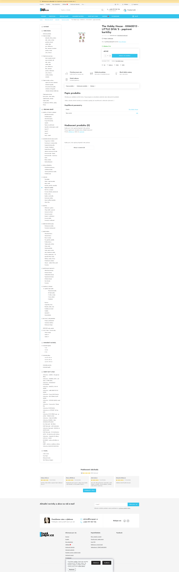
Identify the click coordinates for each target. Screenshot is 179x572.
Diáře (46, 157)
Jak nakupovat (68, 558)
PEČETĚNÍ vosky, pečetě (48, 328)
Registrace (135, 4)
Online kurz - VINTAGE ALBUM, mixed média (51, 401)
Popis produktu (70, 86)
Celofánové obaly (48, 169)
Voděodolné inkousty (49, 274)
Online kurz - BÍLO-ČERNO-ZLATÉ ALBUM (50, 397)
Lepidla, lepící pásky (49, 288)
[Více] (135, 16)
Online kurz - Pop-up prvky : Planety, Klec (51, 405)
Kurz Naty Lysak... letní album (49, 424)
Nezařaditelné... (48, 315)
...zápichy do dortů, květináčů (51, 82)
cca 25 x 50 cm (48, 357)
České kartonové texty (48, 56)
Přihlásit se (133, 504)
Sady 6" (46, 133)
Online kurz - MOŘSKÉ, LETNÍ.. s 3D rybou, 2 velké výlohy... (51, 379)
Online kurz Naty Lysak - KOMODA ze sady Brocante (51, 429)
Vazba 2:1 (47, 334)
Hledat (102, 10)
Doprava (42, 4)
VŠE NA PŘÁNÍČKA (47, 165)
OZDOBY (45, 177)
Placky (44, 105)
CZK (117, 4)
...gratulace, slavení (49, 42)
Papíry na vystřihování (49, 125)
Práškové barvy (48, 242)
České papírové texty (47, 94)
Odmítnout (96, 563)
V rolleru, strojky (51, 295)
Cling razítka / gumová (50, 210)
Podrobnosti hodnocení (122, 35)
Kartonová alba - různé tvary (51, 155)
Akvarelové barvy (48, 233)
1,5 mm (46, 350)
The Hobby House (119, 61)
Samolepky (47, 179)
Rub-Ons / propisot (49, 189)
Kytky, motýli (47, 183)
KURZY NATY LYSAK (49, 372)
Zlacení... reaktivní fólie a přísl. (51, 263)
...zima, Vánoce (48, 52)
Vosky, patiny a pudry (49, 250)
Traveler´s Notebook (49, 147)
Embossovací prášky (49, 226)
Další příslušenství (48, 162)
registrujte (81, 132)
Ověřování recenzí (69, 555)
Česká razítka (46, 100)
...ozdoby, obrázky (49, 75)
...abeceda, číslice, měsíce (50, 38)
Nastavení (71, 569)
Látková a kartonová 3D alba (51, 151)
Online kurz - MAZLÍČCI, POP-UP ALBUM (50, 387)
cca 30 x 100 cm (48, 361)
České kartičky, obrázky (48, 98)
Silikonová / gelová (49, 208)
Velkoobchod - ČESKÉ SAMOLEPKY (99, 547)
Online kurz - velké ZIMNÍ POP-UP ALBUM (50, 391)
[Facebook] (124, 521)
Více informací (122, 42)
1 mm (46, 347)
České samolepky (46, 36)
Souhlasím (106, 563)
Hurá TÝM (93, 542)
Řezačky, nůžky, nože (49, 306)
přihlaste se (71, 132)
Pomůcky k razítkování (49, 220)
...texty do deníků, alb (49, 60)
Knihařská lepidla (46, 367)
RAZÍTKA (45, 205)
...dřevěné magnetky (49, 84)
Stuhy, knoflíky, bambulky (50, 200)
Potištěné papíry (48, 116)
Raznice (46, 302)
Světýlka (46, 311)
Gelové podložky (48, 248)
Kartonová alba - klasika (50, 153)
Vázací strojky (48, 332)
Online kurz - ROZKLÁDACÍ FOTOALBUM (49, 383)
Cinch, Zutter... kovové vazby (49, 330)
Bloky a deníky (48, 159)
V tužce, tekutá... (51, 297)
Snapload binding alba (50, 145)
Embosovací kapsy (49, 325)
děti (137, 113)
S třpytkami (50, 299)
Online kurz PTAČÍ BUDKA (49, 408)
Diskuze (92, 86)
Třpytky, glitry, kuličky (49, 244)
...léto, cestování (48, 68)
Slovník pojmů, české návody (97, 539)
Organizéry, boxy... (49, 304)
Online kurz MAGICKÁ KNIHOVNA (51, 446)
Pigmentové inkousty (49, 276)
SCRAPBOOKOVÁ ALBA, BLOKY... (50, 139)
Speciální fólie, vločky (49, 256)
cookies (76, 561)
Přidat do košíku (124, 55)
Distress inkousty (48, 272)
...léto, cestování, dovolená (50, 48)
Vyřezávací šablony (49, 322)
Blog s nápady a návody (96, 536)
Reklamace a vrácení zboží (97, 544)
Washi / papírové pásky (50, 181)
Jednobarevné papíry (49, 114)
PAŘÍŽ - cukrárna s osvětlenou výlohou (51, 444)
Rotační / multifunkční (49, 216)
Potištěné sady (48, 173)
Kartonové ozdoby (49, 198)
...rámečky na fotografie (50, 88)
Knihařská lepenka (47, 345)
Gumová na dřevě (49, 212)
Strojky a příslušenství (49, 320)
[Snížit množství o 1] (105, 56)
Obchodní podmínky (69, 550)
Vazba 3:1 (47, 336)
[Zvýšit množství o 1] (110, 56)
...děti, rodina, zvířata (49, 40)
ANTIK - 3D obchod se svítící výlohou (51, 434)
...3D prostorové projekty (50, 86)
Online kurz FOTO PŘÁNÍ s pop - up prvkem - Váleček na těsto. (51, 415)
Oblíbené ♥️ (65, 4)
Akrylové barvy (48, 235)
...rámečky (47, 77)
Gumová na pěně (48, 214)
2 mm (46, 352)
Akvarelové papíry (49, 118)
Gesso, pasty (47, 246)
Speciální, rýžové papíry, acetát (51, 127)
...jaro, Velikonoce (49, 46)
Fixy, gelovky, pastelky (49, 240)
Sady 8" (46, 131)
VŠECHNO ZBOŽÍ (48, 109)
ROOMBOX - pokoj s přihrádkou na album (51, 441)
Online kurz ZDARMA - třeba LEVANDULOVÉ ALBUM (49, 421)
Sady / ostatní (48, 135)
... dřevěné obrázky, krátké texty (51, 91)
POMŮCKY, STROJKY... (48, 286)
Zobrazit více (89, 490)
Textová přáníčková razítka (50, 171)
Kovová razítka (48, 218)
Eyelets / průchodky (49, 196)
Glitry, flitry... (47, 202)
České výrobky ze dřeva (48, 80)
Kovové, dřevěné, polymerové (51, 192)
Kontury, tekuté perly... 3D (50, 254)
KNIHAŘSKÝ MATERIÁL (50, 342)
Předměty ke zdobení (49, 260)
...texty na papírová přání (50, 58)
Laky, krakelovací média (50, 252)
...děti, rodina (48, 62)
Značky (45, 451)
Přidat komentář (79, 147)
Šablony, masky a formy (50, 258)
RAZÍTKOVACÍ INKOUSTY (48, 268)
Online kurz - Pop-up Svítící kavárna (51, 394)
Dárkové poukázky (47, 33)
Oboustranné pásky (52, 290)
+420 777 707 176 (114, 9)
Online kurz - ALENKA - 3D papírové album (51, 375)
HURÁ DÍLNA (47, 31)
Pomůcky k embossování (50, 228)
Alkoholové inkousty (49, 270)
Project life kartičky (49, 120)
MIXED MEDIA (46, 231)
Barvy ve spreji (48, 237)
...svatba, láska (48, 44)
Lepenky (46, 123)
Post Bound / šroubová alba (51, 143)
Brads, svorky (48, 194)
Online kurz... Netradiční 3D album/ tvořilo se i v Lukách (51, 437)
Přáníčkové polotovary (49, 167)
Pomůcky (47, 265)
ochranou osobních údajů (124, 508)
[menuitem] (43, 16)
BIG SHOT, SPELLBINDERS (49, 318)
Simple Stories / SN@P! (50, 149)
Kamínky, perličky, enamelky (51, 185)
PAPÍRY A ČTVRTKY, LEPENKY (49, 112)
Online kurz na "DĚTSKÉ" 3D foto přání (50, 411)
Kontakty (48, 4)
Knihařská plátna (46, 355)
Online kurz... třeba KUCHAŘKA (50, 418)
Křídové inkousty (48, 279)
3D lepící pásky (51, 292)
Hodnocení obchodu (75, 4)
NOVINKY (46, 27)
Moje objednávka (56, 4)
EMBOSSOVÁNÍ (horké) (48, 224)
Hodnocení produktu (82, 86)
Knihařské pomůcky (47, 365)
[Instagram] (128, 521)
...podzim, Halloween (49, 70)
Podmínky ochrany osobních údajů (72, 552)
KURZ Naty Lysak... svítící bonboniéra (51, 426)
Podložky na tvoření (49, 309)
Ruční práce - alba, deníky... (49, 96)
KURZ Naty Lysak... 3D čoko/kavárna (51, 432)
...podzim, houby (48, 50)
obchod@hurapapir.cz (90, 519)
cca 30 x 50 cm (48, 359)
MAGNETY (47, 313)
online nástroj (81, 566)
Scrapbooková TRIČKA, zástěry (50, 102)
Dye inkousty (47, 281)
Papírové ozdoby (49, 187)
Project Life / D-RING (49, 141)
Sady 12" (47, 129)
